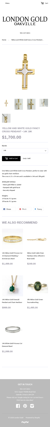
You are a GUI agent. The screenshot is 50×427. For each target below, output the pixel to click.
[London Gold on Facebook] (18, 407)
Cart (46, 3)
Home (4, 40)
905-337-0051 (25, 33)
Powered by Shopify (33, 418)
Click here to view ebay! (25, 400)
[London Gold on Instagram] (32, 407)
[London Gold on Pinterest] (25, 407)
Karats (4, 146)
